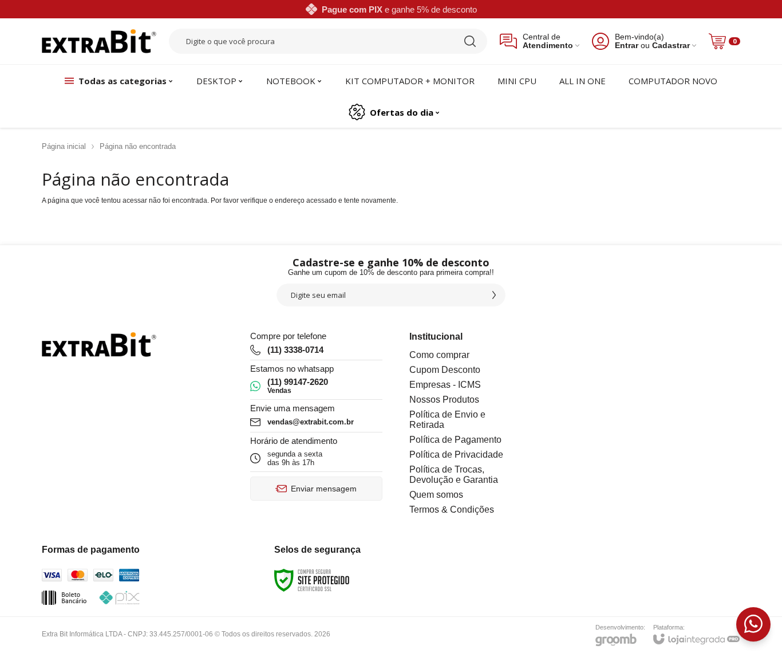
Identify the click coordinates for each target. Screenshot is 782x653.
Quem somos (436, 494)
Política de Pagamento (455, 439)
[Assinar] (494, 295)
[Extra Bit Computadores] (99, 41)
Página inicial (64, 146)
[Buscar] (470, 41)
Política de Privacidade (456, 454)
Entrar (626, 45)
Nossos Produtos (444, 399)
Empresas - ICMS (445, 385)
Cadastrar (671, 45)
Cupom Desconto (444, 370)
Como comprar (439, 355)
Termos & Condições (451, 509)
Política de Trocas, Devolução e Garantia (453, 475)
